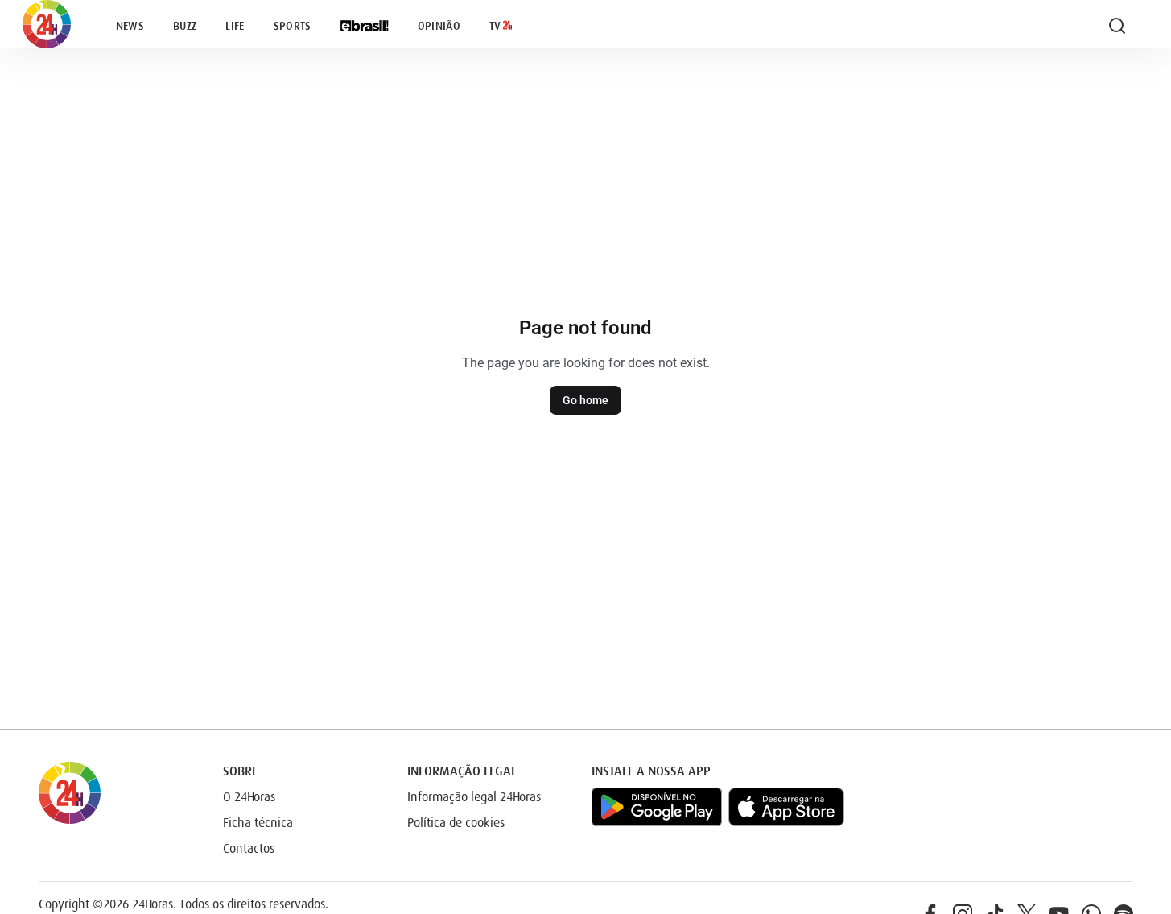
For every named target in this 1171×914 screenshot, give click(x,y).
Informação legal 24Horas (474, 797)
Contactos (248, 849)
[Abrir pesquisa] (1117, 26)
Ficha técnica (258, 823)
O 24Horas (249, 797)
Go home (585, 400)
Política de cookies (456, 823)
